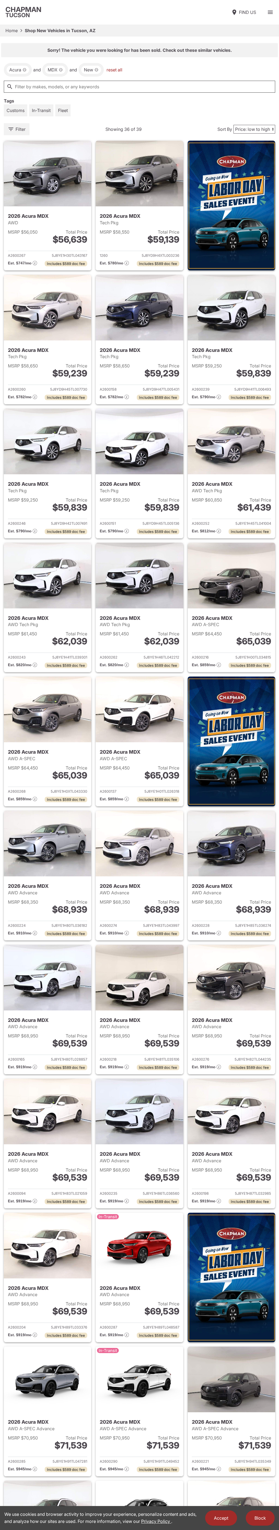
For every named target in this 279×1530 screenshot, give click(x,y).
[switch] (270, 12)
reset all (114, 70)
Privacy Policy (156, 1521)
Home (11, 30)
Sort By (224, 129)
